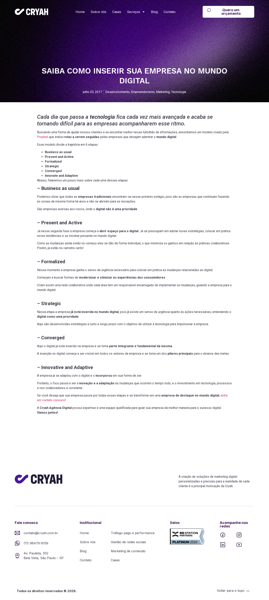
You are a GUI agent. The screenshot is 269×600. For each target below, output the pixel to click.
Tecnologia (178, 92)
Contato (169, 12)
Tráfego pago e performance (133, 533)
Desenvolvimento (117, 92)
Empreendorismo (143, 92)
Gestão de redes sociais (128, 542)
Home (80, 12)
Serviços (133, 12)
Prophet (42, 137)
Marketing (163, 92)
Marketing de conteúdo (128, 551)
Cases (116, 12)
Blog (154, 12)
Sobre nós (98, 12)
